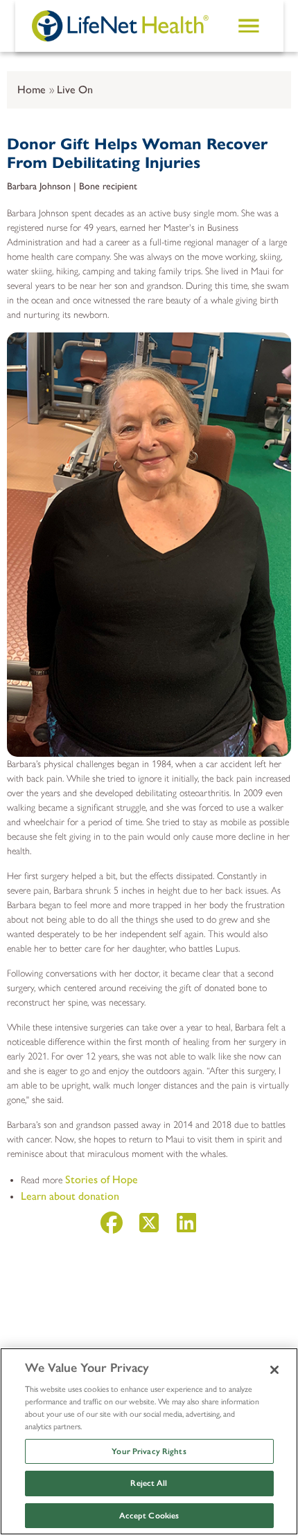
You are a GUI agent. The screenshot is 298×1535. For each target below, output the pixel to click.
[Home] (120, 25)
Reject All (148, 1483)
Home (31, 89)
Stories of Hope (101, 1179)
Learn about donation (70, 1196)
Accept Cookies (149, 1515)
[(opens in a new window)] (111, 1227)
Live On (75, 89)
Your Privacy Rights (149, 1451)
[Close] (274, 1370)
